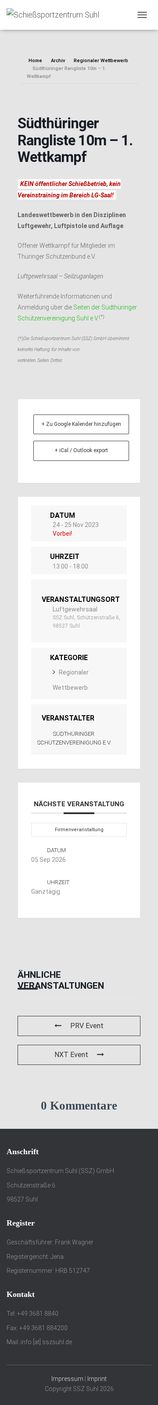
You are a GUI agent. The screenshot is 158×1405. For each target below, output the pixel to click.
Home (36, 60)
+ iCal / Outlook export (81, 450)
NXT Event (71, 1054)
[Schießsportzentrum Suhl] (56, 14)
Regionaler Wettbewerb (101, 60)
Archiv (58, 60)
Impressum (67, 1378)
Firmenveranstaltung (79, 829)
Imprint (97, 1378)
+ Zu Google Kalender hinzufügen (81, 424)
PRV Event (87, 1026)
